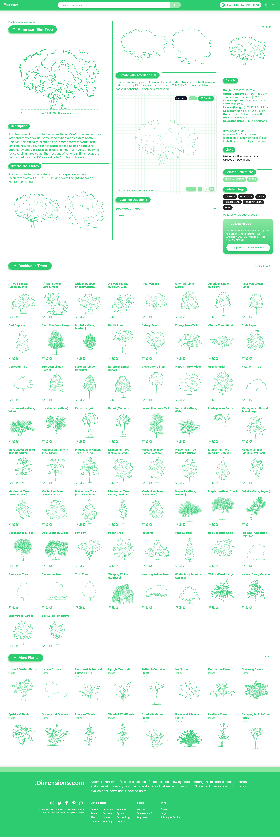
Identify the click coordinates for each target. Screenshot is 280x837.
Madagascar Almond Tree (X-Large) (88, 451)
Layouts (107, 817)
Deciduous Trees (26, 22)
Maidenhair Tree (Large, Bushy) (118, 451)
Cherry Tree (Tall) (186, 325)
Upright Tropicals (119, 669)
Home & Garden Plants (22, 669)
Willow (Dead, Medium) (256, 574)
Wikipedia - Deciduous (236, 159)
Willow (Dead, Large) (221, 574)
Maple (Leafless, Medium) (185, 493)
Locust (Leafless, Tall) (156, 408)
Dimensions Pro (145, 813)
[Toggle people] (206, 189)
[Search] (175, 5)
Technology (123, 817)
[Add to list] (266, 27)
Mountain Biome (253, 202)
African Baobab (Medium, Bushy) (85, 285)
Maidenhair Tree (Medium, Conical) (219, 451)
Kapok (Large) (84, 408)
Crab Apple (249, 325)
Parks (260, 196)
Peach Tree (115, 532)
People (95, 809)
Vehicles (121, 809)
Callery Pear (149, 325)
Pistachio (147, 532)
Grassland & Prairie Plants (187, 716)
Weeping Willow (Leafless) (118, 576)
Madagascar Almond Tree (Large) (255, 410)
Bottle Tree (115, 325)
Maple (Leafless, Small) (223, 491)
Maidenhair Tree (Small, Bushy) (52, 493)
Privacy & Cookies (171, 817)
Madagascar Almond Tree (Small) (55, 451)
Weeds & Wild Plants (121, 714)
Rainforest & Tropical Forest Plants (88, 671)
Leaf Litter (181, 669)
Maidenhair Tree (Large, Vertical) (152, 451)
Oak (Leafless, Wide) (55, 532)
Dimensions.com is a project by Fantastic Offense (61, 809)
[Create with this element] (270, 27)
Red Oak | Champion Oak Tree (254, 534)
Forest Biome (232, 202)
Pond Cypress (184, 532)
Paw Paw (81, 532)
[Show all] (200, 189)
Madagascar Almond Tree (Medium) (21, 451)
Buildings (108, 821)
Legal (164, 813)
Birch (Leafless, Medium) (85, 327)
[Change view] (211, 189)
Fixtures (107, 813)
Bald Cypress (16, 325)
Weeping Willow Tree (155, 574)
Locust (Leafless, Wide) (186, 410)
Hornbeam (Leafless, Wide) (21, 410)
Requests (142, 817)
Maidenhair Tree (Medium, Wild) (18, 493)
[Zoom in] (193, 189)
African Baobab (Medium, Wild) (118, 285)
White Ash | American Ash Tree (189, 576)
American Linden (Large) (185, 285)
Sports (120, 813)
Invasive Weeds (85, 714)
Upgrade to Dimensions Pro (248, 247)
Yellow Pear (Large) (20, 615)
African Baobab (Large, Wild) (52, 285)
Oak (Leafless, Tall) (20, 532)
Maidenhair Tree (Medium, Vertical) (253, 451)
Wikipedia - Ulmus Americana (240, 156)
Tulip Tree (81, 574)
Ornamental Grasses (55, 714)
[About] (266, 5)
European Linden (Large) (52, 368)
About (164, 809)
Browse (141, 809)
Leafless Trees (217, 714)
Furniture (108, 809)
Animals (95, 813)
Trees (252, 179)
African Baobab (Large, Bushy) (18, 285)
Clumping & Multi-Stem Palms (256, 716)
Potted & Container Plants (154, 671)
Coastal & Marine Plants (152, 716)
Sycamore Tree (51, 574)
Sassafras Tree (18, 574)
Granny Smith (217, 366)
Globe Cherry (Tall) (154, 366)
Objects (95, 821)
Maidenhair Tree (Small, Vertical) (118, 493)
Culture (121, 821)
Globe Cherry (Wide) (188, 366)
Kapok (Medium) (118, 408)
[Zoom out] (188, 189)
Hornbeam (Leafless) (55, 408)
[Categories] (273, 5)
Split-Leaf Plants (18, 714)
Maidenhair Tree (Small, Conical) (85, 493)
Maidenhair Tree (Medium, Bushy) (185, 451)
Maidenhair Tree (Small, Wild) (152, 493)
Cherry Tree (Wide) (220, 325)
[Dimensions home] (11, 5)
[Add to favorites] (262, 27)
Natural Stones (51, 669)
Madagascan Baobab (221, 408)
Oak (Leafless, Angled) (256, 491)
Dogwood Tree (17, 366)
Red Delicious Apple (220, 532)
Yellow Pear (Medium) (55, 615)
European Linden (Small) (119, 368)
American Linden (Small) (252, 285)
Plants (11, 22)
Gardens (230, 196)
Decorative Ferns (219, 669)
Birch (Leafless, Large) (56, 325)
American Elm (150, 283)
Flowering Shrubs (253, 669)
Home (228, 207)
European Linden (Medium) (85, 368)
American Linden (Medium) (219, 285)
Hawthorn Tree (251, 366)
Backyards (246, 196)
